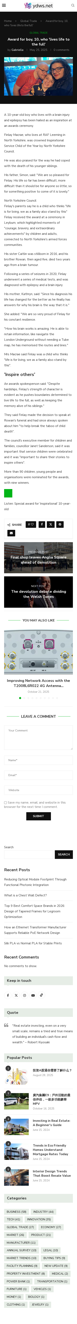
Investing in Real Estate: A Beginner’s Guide (51, 1123)
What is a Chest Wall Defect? (25, 895)
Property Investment (26, 1274)
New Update (56, 1266)
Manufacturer (21, 1243)
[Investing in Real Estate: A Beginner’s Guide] (16, 1127)
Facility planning (22, 1266)
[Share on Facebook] (42, 524)
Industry (43, 1212)
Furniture (16, 1289)
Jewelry (40, 1305)
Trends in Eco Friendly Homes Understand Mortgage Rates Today (50, 1149)
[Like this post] (32, 524)
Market (15, 1235)
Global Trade (28, 21)
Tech (13, 1219)
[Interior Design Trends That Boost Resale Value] (16, 1177)
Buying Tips (54, 1258)
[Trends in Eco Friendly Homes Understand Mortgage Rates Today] (16, 1151)
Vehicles (42, 1289)
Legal (51, 1250)
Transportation (52, 1281)
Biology (36, 1297)
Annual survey (21, 1250)
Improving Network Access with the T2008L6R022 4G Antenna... (38, 683)
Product (41, 1235)
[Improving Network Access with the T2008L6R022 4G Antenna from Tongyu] (38, 651)
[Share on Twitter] (51, 524)
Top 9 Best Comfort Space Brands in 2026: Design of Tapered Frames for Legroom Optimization (34, 911)
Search (9, 847)
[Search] (73, 6)
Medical (60, 1274)
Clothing (16, 1305)
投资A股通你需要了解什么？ (52, 1070)
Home (7, 21)
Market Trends (21, 1258)
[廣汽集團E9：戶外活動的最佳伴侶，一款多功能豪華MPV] (16, 1101)
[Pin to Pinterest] (60, 524)
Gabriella (17, 50)
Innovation (39, 1219)
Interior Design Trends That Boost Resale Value (52, 1173)
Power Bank (18, 1281)
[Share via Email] (11, 533)
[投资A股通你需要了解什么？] (16, 1076)
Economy (51, 1227)
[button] (7, 663)
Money (14, 1297)
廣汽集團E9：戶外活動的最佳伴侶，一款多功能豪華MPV (51, 1099)
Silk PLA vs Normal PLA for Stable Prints (33, 943)
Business (16, 1212)
